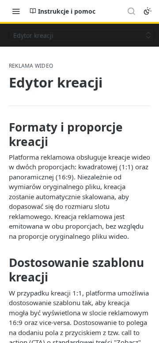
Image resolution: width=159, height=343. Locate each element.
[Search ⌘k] (131, 11)
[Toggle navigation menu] (16, 11)
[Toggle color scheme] (147, 11)
